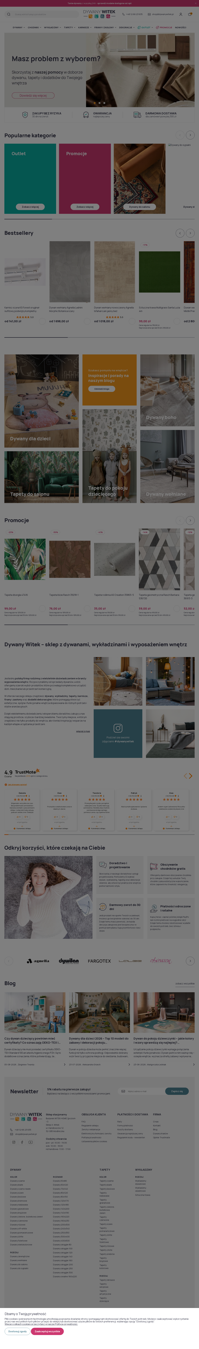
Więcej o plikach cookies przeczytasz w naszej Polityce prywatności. (41, 1324)
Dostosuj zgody (17, 1331)
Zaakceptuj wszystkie (47, 1331)
